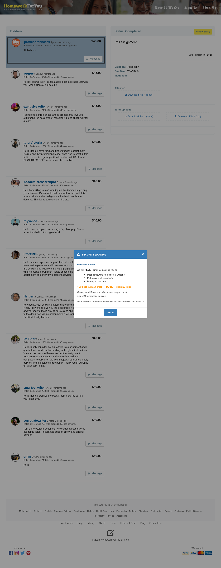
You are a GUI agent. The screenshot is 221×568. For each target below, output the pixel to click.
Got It (110, 312)
